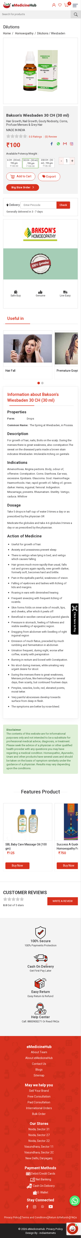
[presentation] (7, 838)
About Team (39, 1052)
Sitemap (39, 1076)
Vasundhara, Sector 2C (39, 1153)
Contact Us (39, 1064)
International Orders (39, 1108)
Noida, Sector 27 (39, 1135)
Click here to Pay (74, 622)
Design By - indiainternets (41, 1233)
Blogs (39, 1070)
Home (7, 33)
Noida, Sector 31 (39, 1129)
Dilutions (42, 33)
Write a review (63, 901)
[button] (38, 383)
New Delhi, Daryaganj (39, 1158)
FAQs (74, 1217)
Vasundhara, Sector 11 (39, 1147)
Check (63, 205)
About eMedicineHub (39, 1058)
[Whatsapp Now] (75, 1201)
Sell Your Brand (39, 1091)
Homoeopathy (24, 33)
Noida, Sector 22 (39, 1141)
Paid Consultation (39, 1102)
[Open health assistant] (72, 1228)
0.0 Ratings (35, 137)
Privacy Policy (12, 1217)
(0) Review (51, 137)
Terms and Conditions (34, 1217)
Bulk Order (39, 1114)
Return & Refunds (59, 1217)
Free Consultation (39, 1097)
